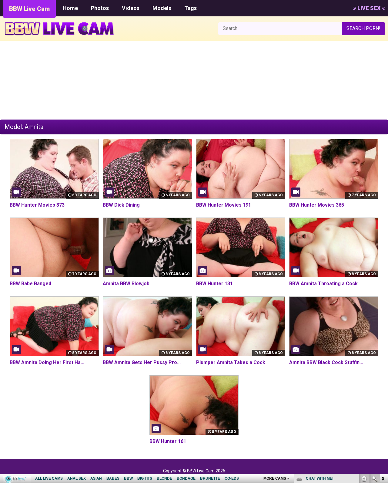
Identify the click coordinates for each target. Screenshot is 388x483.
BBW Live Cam (29, 8)
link (382, 388)
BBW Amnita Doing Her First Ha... (47, 362)
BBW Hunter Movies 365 (316, 205)
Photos (100, 8)
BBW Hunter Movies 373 (37, 205)
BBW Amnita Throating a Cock (323, 283)
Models (161, 8)
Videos (130, 8)
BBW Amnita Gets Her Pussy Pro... (142, 362)
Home (70, 8)
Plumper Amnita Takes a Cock (230, 362)
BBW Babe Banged (30, 283)
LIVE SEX (369, 8)
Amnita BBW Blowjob (126, 283)
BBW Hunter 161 (167, 441)
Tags (190, 8)
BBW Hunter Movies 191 (223, 205)
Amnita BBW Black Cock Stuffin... (326, 362)
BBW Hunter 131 (214, 283)
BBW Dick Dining (121, 205)
